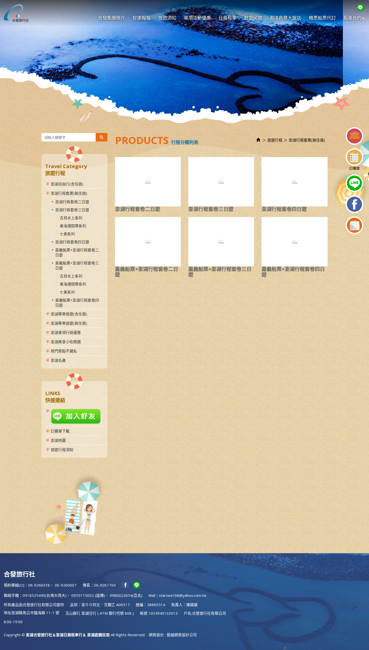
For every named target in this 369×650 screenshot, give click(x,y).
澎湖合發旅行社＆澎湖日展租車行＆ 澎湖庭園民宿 (16, 13)
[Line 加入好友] (74, 416)
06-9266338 (39, 585)
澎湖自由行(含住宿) (67, 183)
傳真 (86, 585)
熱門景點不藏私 (64, 350)
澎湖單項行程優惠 (66, 332)
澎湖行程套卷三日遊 (72, 209)
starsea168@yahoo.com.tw (182, 595)
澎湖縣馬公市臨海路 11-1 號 (35, 612)
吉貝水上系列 (71, 217)
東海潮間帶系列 (73, 225)
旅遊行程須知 (62, 449)
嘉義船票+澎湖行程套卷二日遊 (77, 252)
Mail (151, 595)
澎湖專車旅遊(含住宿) (69, 313)
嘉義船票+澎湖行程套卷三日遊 (77, 265)
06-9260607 (66, 585)
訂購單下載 (60, 431)
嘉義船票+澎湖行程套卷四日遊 (77, 303)
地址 (7, 612)
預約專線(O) (14, 585)
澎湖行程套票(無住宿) (69, 193)
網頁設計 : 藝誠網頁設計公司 (173, 634)
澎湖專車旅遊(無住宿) (69, 323)
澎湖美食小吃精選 (66, 341)
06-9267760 (105, 585)
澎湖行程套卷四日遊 (72, 241)
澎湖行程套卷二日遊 (72, 201)
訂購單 (354, 168)
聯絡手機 (11, 595)
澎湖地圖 (58, 440)
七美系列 (67, 233)
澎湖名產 (58, 360)
